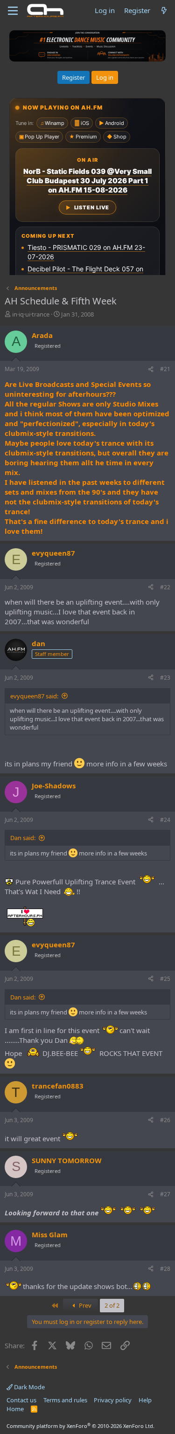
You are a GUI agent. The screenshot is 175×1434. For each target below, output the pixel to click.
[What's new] (164, 10)
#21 (165, 369)
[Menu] (13, 10)
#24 (165, 820)
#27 (165, 1194)
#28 (165, 1269)
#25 (165, 979)
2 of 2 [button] (112, 1305)
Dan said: (22, 838)
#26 (165, 1120)
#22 (165, 587)
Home (15, 1409)
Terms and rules (65, 1400)
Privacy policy (113, 1400)
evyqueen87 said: (34, 696)
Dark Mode (29, 1387)
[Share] (151, 369)
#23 (165, 678)
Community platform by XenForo (80, 1425)
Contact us (21, 1400)
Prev (84, 1305)
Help (145, 1400)
